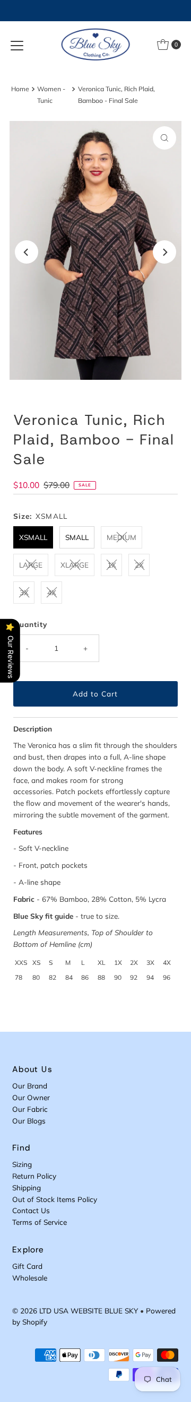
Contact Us (31, 1210)
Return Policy (34, 1175)
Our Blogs (29, 1120)
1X (111, 564)
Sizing (22, 1164)
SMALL (77, 537)
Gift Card (27, 1265)
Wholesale (29, 1277)
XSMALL (33, 537)
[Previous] (26, 252)
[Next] (164, 252)
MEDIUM (121, 537)
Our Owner (31, 1097)
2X (139, 564)
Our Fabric (30, 1108)
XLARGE (74, 564)
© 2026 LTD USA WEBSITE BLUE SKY (75, 1310)
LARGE (30, 564)
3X (24, 592)
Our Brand (29, 1085)
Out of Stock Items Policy (54, 1199)
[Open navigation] (17, 44)
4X (51, 592)
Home (20, 89)
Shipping (26, 1187)
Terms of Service (39, 1221)
